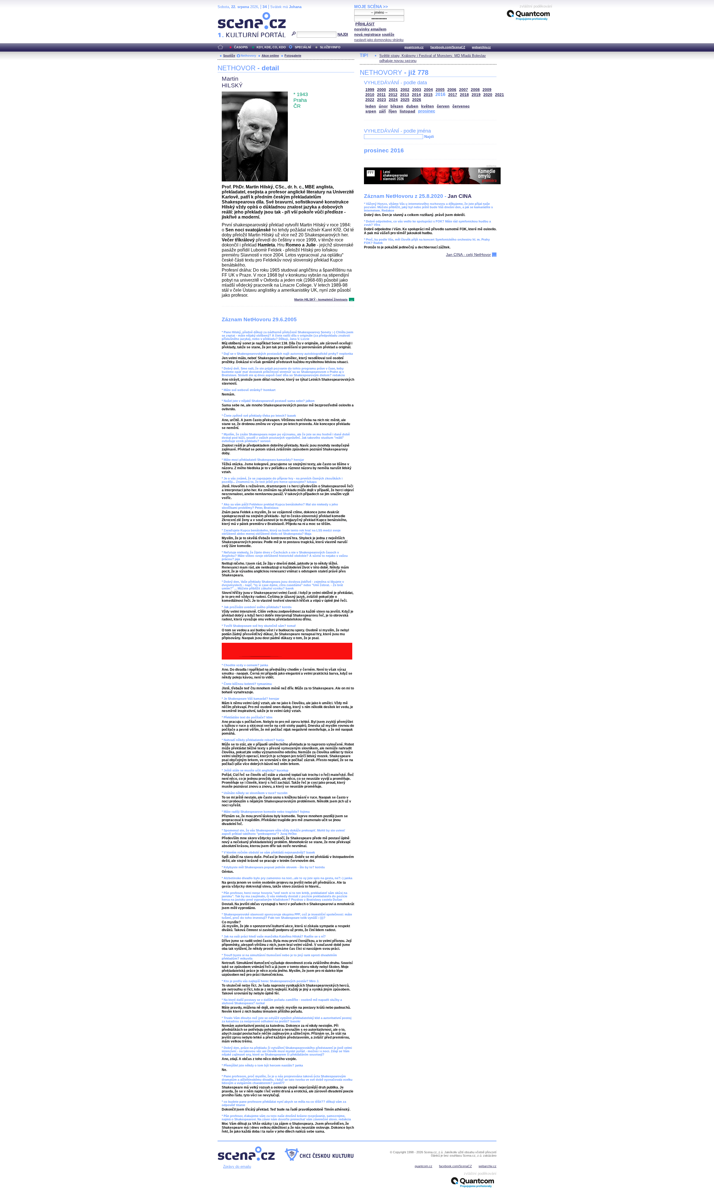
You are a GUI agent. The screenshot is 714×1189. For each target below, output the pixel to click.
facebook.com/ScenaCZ (447, 47)
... (351, 299)
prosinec (426, 111)
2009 (487, 90)
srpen (370, 111)
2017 (452, 95)
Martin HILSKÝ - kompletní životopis (321, 299)
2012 (393, 95)
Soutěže (229, 55)
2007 (463, 90)
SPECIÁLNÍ (303, 47)
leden (370, 106)
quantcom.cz (414, 47)
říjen (393, 111)
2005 (440, 90)
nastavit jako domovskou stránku (379, 40)
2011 (381, 95)
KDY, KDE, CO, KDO (271, 47)
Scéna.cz (227, 14)
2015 (428, 95)
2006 (451, 90)
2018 (464, 95)
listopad (407, 111)
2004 (428, 90)
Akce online (270, 55)
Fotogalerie (292, 55)
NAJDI (342, 34)
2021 (499, 95)
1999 (369, 90)
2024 (393, 100)
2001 (393, 90)
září (382, 111)
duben (412, 106)
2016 (440, 94)
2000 (381, 90)
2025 (405, 100)
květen (427, 106)
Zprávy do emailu (237, 1166)
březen (396, 106)
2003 (416, 90)
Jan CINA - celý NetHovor (468, 254)
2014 (416, 95)
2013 (404, 95)
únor (383, 106)
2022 (369, 100)
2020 (487, 95)
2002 (405, 90)
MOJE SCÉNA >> (371, 6)
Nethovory (248, 55)
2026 (416, 100)
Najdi (429, 136)
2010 (369, 95)
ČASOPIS (241, 47)
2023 (381, 100)
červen (443, 106)
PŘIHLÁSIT (365, 24)
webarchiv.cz (481, 47)
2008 (475, 90)
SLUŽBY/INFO (330, 47)
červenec (461, 106)
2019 (476, 95)
